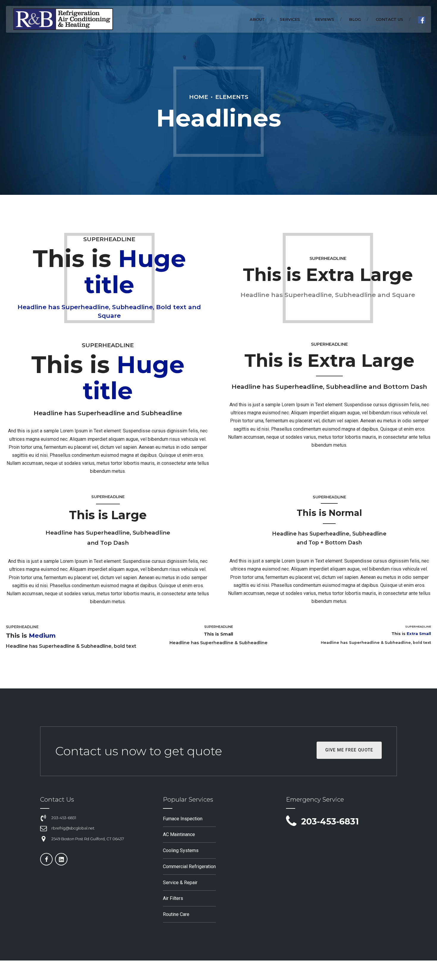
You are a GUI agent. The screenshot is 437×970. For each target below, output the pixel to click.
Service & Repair (180, 882)
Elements (231, 96)
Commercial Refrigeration (189, 866)
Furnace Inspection (182, 819)
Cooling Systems (181, 850)
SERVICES (290, 19)
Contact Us (389, 19)
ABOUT (257, 19)
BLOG (355, 19)
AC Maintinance (179, 834)
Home (198, 96)
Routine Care (176, 914)
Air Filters (173, 898)
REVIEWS (324, 19)
